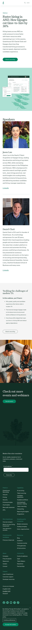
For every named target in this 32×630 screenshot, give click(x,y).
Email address (8, 466)
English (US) (6, 589)
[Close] (30, 608)
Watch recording (10, 59)
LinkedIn (6, 188)
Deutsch (5, 593)
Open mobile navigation (28, 2)
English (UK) (6, 591)
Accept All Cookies (10, 624)
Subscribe (9, 475)
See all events (9, 401)
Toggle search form (25, 2)
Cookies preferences (9, 620)
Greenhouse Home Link (3, 3)
